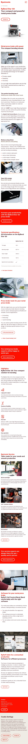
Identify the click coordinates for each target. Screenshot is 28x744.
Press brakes (4, 5)
